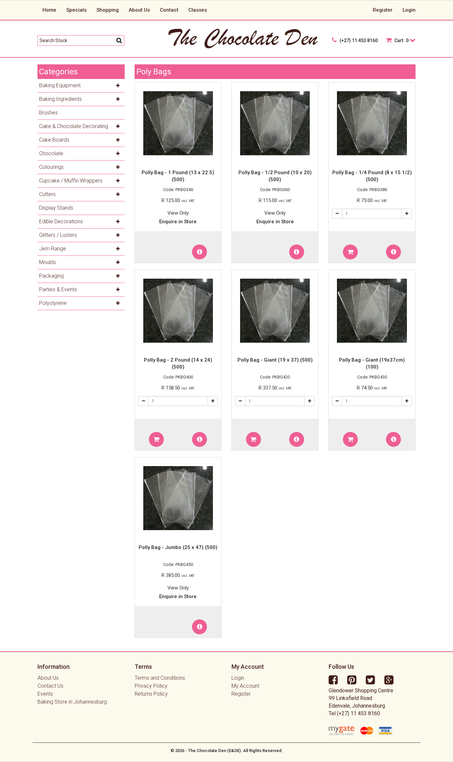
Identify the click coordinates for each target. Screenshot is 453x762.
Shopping (108, 10)
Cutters (47, 194)
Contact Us (50, 686)
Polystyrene (53, 303)
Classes (197, 10)
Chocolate (51, 153)
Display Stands (56, 208)
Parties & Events (58, 289)
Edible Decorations (61, 221)
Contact (169, 10)
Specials (76, 10)
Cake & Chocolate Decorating (73, 126)
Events (45, 694)
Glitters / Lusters (58, 235)
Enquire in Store (178, 222)
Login (409, 10)
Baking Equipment (60, 85)
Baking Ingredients (60, 99)
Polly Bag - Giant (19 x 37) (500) (275, 360)
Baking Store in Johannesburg (72, 702)
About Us (139, 10)
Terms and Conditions (160, 678)
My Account (245, 686)
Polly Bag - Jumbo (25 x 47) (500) (178, 547)
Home (49, 10)
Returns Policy (151, 694)
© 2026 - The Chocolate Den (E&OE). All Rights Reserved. (226, 750)
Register (383, 10)
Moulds (47, 262)
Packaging (51, 276)
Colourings (51, 167)
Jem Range (52, 248)
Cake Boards (54, 140)
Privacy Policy (151, 686)
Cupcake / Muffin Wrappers (70, 180)
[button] (199, 251)
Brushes (48, 112)
